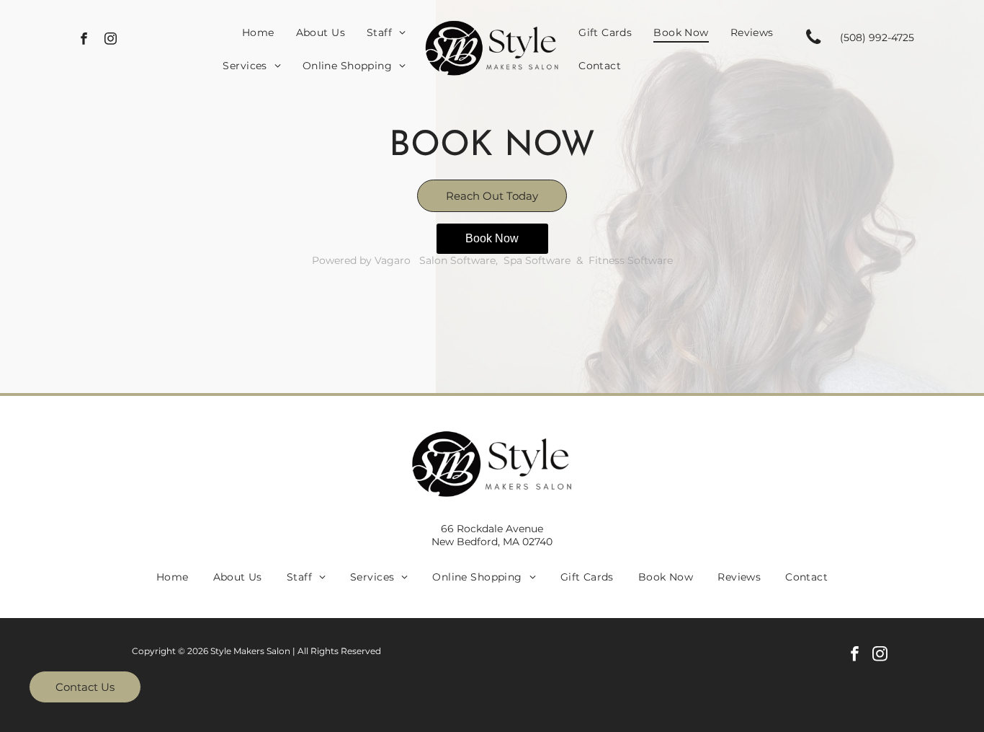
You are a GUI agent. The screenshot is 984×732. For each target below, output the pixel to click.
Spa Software (537, 260)
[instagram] (111, 40)
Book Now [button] (492, 238)
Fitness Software (631, 260)
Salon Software (457, 260)
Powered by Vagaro (361, 260)
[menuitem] (258, 32)
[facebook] (84, 40)
